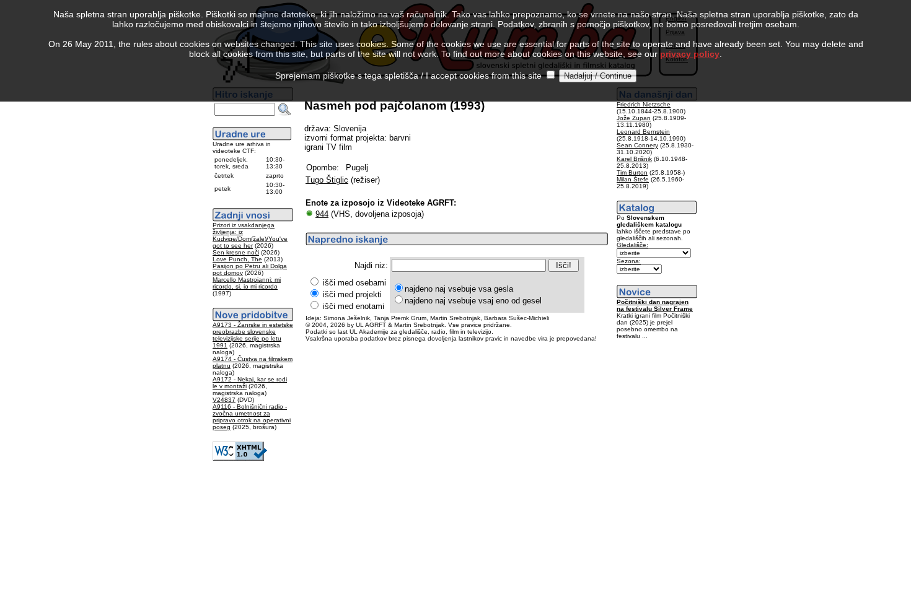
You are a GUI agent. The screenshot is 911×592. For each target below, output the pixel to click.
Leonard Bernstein (643, 131)
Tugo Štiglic (327, 180)
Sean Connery (637, 145)
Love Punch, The (237, 259)
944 (321, 214)
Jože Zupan (634, 118)
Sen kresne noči (236, 252)
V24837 (224, 399)
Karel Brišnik (634, 158)
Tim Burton (632, 172)
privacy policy (690, 54)
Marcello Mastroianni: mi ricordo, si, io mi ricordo (247, 283)
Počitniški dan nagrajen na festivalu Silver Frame (655, 305)
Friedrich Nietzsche (644, 104)
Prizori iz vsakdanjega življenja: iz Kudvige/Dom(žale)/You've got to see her (250, 235)
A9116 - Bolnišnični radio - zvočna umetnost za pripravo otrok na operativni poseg (252, 416)
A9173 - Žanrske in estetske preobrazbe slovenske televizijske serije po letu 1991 (253, 335)
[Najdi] (284, 109)
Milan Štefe (633, 179)
